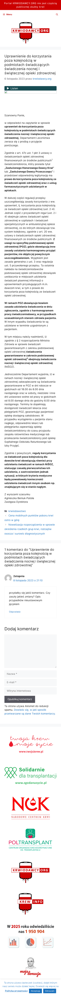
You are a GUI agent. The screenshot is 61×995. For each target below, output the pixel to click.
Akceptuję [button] (35, 991)
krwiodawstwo (17, 511)
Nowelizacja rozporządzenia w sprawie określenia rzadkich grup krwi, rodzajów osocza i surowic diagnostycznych (29, 529)
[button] (57, 14)
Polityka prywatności (16, 990)
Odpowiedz (15, 611)
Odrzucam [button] (49, 991)
